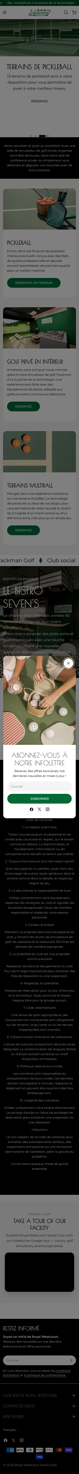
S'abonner (39, 799)
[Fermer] (68, 663)
